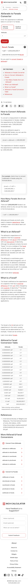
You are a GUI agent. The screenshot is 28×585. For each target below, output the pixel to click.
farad (24, 246)
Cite (22, 106)
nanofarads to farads (8, 485)
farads (15, 335)
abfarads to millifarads (9, 448)
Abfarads (5, 9)
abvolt (15, 240)
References (8, 94)
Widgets (14, 554)
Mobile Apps (14, 557)
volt (14, 286)
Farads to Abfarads (18, 27)
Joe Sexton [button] (8, 102)
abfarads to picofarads (9, 460)
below (22, 54)
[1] (19, 287)
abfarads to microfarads (9, 452)
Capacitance (15, 7)
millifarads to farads (8, 477)
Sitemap (14, 571)
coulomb (6, 288)
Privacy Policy (14, 564)
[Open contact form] (25, 47)
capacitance (16, 222)
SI (12, 325)
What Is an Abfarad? (11, 84)
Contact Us (14, 551)
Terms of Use (14, 561)
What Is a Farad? (10, 87)
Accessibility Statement (14, 567)
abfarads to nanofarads (9, 456)
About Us (14, 547)
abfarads (16, 272)
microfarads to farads (8, 481)
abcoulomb (10, 242)
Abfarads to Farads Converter (14, 72)
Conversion (8, 7)
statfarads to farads (8, 493)
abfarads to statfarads (9, 464)
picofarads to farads (8, 489)
